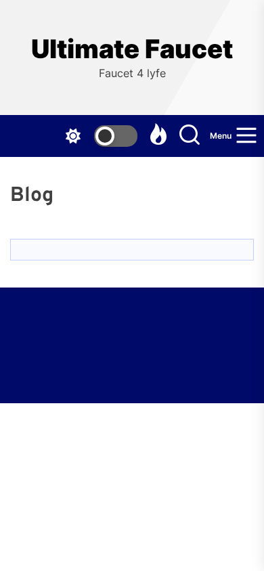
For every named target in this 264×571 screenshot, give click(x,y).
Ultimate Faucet (132, 49)
